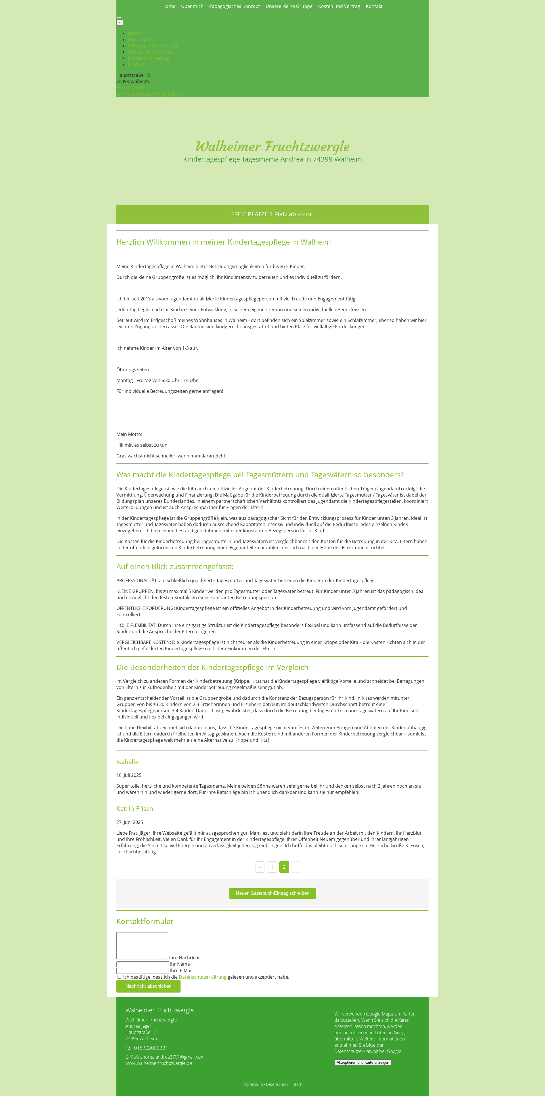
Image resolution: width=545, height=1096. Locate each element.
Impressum (253, 1084)
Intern (297, 1084)
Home (168, 6)
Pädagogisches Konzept (234, 6)
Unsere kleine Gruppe (289, 6)
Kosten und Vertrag (339, 6)
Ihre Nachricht (184, 958)
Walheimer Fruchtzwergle (272, 146)
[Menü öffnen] (118, 17)
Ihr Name (180, 964)
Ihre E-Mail (181, 970)
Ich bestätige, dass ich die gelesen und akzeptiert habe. (205, 977)
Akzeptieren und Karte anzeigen (363, 1062)
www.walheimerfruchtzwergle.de (158, 1063)
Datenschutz (277, 1084)
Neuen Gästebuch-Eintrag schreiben (272, 893)
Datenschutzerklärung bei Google (367, 1051)
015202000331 (131, 87)
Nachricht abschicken (148, 986)
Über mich (192, 6)
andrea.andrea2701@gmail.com (150, 94)
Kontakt (374, 6)
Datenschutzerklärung (203, 977)
